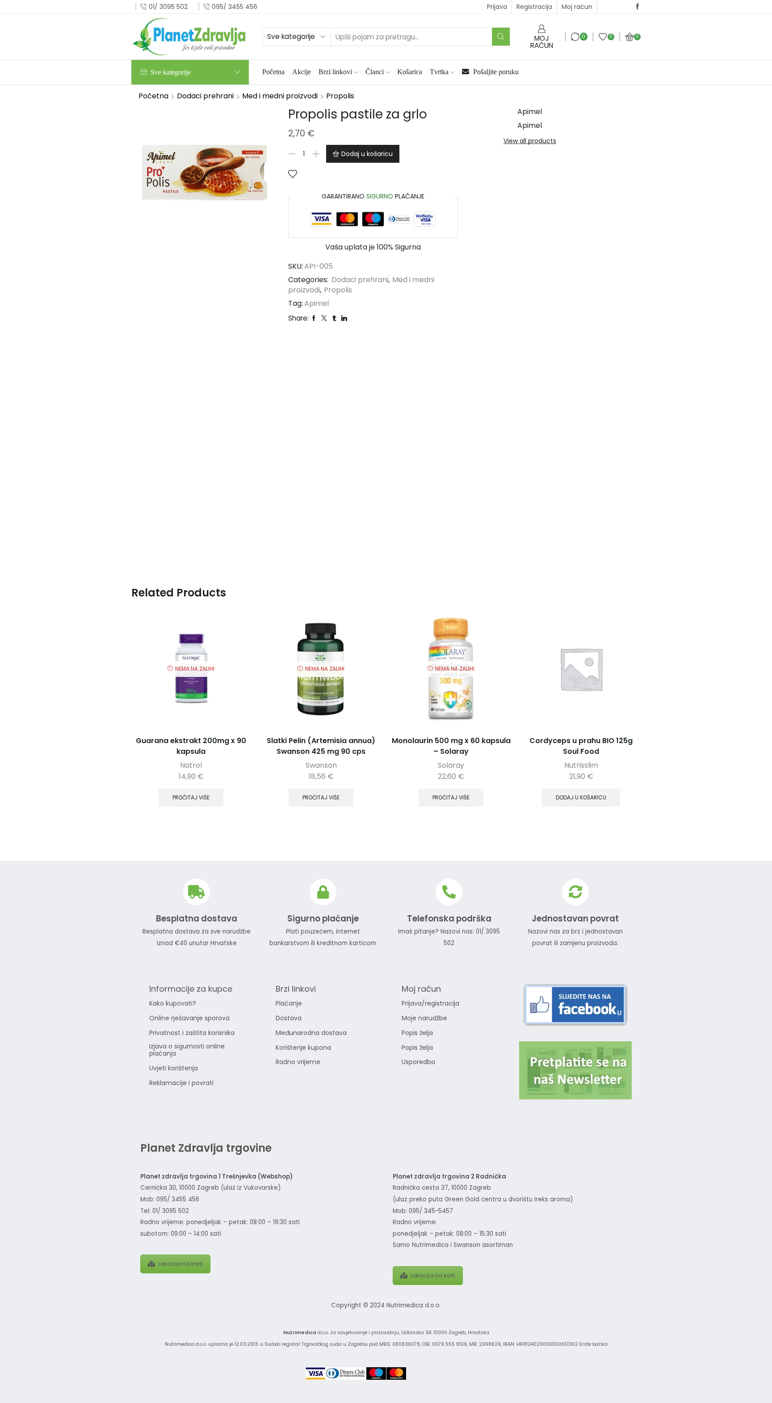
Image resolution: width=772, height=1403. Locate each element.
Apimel (316, 303)
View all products (529, 140)
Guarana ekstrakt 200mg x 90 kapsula (191, 745)
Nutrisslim (581, 765)
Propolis (340, 96)
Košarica (409, 72)
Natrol (191, 765)
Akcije (301, 72)
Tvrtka (439, 72)
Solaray (451, 765)
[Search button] (501, 37)
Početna (273, 72)
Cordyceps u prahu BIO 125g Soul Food (581, 745)
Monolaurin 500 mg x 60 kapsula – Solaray (451, 745)
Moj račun (577, 6)
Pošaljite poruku (495, 72)
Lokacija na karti (180, 1264)
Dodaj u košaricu (367, 153)
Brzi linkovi (335, 72)
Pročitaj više (191, 797)
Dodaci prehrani (205, 96)
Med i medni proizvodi (280, 96)
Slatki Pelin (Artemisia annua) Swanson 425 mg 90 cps (321, 745)
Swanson (321, 765)
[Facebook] (637, 6)
